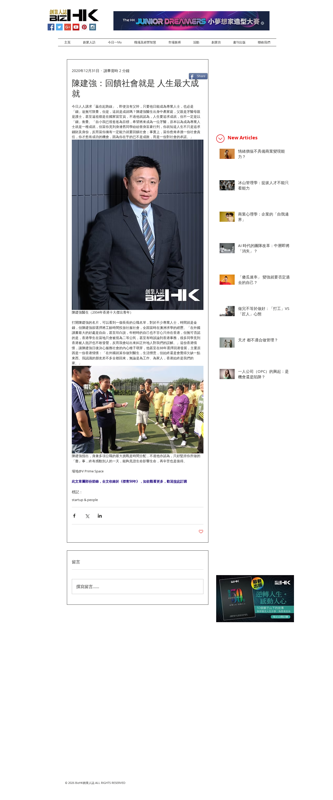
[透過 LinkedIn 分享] (99, 515)
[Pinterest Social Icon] (84, 27)
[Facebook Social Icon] (51, 27)
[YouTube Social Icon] (76, 27)
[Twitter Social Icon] (59, 27)
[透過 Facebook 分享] (74, 515)
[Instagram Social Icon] (92, 27)
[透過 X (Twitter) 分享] (87, 515)
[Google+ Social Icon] (67, 27)
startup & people (85, 500)
